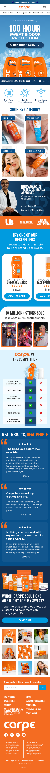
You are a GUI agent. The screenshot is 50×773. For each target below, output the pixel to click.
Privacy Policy (27, 761)
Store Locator (31, 713)
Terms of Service (25, 764)
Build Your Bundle (36, 13)
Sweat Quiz (22, 13)
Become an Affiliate (33, 709)
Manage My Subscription (36, 701)
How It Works (9, 697)
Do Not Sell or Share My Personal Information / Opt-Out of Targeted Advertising (13, 711)
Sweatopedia (31, 705)
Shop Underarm (23, 45)
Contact (7, 705)
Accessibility (39, 760)
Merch (28, 697)
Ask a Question (10, 701)
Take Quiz (25, 620)
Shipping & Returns (13, 761)
